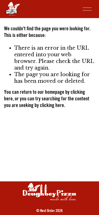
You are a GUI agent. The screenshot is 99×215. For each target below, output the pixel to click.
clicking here (52, 106)
